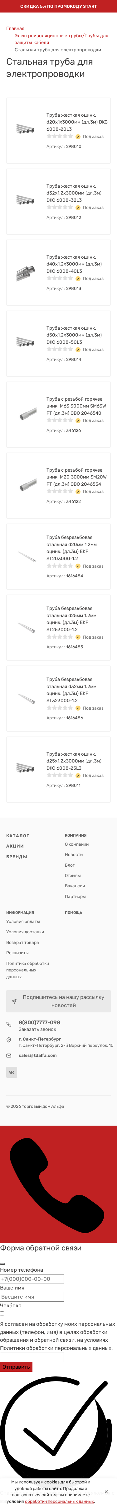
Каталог (17, 835)
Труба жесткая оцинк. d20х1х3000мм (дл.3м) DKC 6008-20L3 (77, 122)
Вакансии (75, 885)
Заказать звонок (37, 1029)
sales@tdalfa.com (38, 1055)
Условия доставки (25, 931)
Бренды (16, 856)
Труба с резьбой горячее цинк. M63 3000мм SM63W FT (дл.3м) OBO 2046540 (76, 406)
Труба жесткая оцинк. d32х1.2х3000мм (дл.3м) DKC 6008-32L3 (73, 193)
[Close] (106, 1492)
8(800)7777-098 (39, 1022)
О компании (77, 844)
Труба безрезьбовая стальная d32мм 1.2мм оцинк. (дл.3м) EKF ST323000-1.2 (71, 689)
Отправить (16, 1367)
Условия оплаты (23, 921)
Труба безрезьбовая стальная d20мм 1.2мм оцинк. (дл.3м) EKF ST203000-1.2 (71, 548)
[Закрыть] (2, 1264)
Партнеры (75, 896)
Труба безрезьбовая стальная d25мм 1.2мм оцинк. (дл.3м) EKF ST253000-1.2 (71, 619)
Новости (74, 854)
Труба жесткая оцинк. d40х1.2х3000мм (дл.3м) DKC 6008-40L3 (74, 264)
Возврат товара (22, 942)
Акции (15, 846)
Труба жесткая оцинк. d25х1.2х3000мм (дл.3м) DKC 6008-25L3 (73, 761)
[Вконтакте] (11, 1072)
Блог (70, 865)
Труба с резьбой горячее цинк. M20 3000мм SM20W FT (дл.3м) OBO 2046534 (76, 477)
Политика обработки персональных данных (27, 970)
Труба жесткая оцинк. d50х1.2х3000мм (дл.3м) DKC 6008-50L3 (74, 335)
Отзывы (73, 875)
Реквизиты (17, 952)
